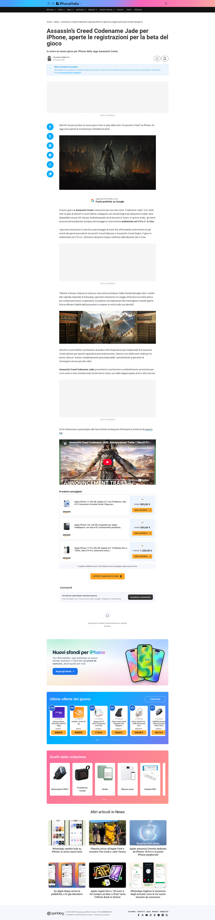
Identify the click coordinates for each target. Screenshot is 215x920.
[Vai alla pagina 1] (97, 739)
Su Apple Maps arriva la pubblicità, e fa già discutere (67, 893)
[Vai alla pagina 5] (107, 739)
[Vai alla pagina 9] (116, 739)
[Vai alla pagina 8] (114, 739)
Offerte (138, 9)
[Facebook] (138, 915)
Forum (120, 9)
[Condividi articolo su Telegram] (50, 155)
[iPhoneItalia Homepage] (67, 3)
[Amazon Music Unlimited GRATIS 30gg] (58, 712)
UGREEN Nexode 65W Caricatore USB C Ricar (159, 724)
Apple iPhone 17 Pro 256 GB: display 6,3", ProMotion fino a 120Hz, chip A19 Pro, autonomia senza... (100, 549)
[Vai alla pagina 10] (118, 739)
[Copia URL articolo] (50, 174)
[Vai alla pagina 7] (112, 739)
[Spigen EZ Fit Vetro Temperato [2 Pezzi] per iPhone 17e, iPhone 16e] (98, 712)
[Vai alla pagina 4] (105, 739)
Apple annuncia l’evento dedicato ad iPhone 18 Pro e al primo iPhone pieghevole (148, 851)
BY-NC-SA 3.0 (88, 915)
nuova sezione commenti (71, 73)
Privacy (155, 912)
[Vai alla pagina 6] (109, 739)
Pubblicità (164, 912)
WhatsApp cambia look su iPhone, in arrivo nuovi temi (67, 850)
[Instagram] (150, 915)
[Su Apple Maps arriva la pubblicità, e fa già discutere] (67, 875)
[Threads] (154, 915)
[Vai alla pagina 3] (103, 739)
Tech (128, 9)
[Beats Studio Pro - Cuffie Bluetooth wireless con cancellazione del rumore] (138, 712)
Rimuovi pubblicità (107, 115)
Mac (69, 9)
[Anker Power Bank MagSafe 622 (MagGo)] (118, 712)
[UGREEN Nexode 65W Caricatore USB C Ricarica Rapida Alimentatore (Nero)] (159, 712)
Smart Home (106, 9)
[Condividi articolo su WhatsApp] (50, 164)
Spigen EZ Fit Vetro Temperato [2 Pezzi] (99, 724)
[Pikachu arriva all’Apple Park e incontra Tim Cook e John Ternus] (107, 832)
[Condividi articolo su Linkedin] (50, 145)
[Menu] (49, 3)
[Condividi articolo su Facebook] (50, 126)
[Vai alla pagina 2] (100, 739)
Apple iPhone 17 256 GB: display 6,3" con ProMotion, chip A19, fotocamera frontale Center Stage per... (100, 503)
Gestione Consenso (102, 915)
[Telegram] (158, 915)
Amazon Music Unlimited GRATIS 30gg (58, 724)
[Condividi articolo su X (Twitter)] (50, 136)
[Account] (165, 3)
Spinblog (80, 912)
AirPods (80, 9)
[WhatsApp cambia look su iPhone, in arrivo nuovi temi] (67, 832)
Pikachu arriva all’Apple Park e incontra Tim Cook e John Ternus (107, 850)
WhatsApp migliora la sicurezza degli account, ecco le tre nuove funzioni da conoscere (148, 894)
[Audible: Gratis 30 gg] (78, 712)
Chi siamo (132, 912)
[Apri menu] (80, 3)
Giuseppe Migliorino (61, 57)
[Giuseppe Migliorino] (49, 58)
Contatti (141, 912)
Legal (148, 912)
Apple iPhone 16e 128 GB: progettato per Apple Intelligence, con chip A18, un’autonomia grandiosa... (98, 526)
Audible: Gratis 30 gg (79, 723)
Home (49, 22)
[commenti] (157, 58)
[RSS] (166, 915)
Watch (91, 9)
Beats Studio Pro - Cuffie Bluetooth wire (139, 724)
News (56, 22)
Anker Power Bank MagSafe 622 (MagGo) (119, 724)
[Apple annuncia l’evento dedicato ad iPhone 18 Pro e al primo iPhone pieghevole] (148, 832)
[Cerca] (53, 3)
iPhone (50, 9)
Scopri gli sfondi (63, 671)
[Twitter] (142, 915)
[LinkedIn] (162, 915)
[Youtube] (146, 915)
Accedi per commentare (140, 597)
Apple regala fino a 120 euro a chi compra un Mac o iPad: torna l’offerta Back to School (107, 894)
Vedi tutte (155, 699)
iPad (60, 9)
